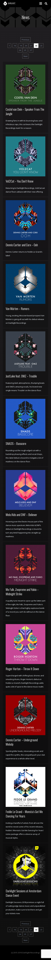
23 (41, 45)
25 (25, 50)
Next (25, 56)
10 (15, 45)
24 (20, 50)
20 (26, 45)
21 (31, 45)
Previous (25, 39)
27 (31, 50)
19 (21, 45)
